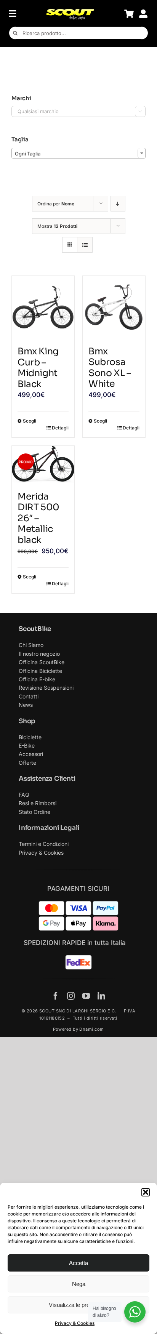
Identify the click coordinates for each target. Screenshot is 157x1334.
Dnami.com (91, 1029)
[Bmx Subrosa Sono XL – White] (114, 307)
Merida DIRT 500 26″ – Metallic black (38, 518)
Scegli (29, 421)
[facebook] (55, 996)
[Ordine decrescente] (118, 203)
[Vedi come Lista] (84, 244)
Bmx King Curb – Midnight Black (38, 368)
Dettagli (60, 428)
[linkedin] (101, 996)
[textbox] (78, 153)
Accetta (78, 1263)
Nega (78, 1284)
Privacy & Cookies (75, 1323)
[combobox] (78, 153)
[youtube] (86, 996)
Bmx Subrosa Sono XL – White (109, 368)
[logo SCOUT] (70, 11)
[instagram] (71, 996)
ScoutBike (35, 629)
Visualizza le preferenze (78, 1305)
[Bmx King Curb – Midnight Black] (43, 307)
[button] (145, 1192)
